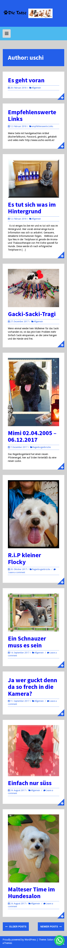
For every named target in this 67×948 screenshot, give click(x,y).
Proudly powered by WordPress (19, 939)
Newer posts (49, 926)
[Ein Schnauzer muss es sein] (33, 612)
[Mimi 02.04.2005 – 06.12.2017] (33, 391)
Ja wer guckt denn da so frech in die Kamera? (32, 686)
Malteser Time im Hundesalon (31, 892)
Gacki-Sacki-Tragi (32, 314)
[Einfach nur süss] (33, 750)
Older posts (17, 926)
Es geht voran (26, 80)
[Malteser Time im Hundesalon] (33, 848)
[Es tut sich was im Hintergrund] (33, 178)
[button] (59, 940)
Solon (50, 939)
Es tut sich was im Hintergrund (32, 208)
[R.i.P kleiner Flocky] (33, 514)
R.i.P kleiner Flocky (24, 558)
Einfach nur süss (30, 783)
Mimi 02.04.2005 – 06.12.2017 (32, 436)
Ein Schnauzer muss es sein (27, 642)
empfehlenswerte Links (42, 126)
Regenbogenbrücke (42, 447)
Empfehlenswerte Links (32, 115)
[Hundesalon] (33, 13)
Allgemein (36, 88)
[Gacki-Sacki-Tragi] (33, 287)
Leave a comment (16, 572)
